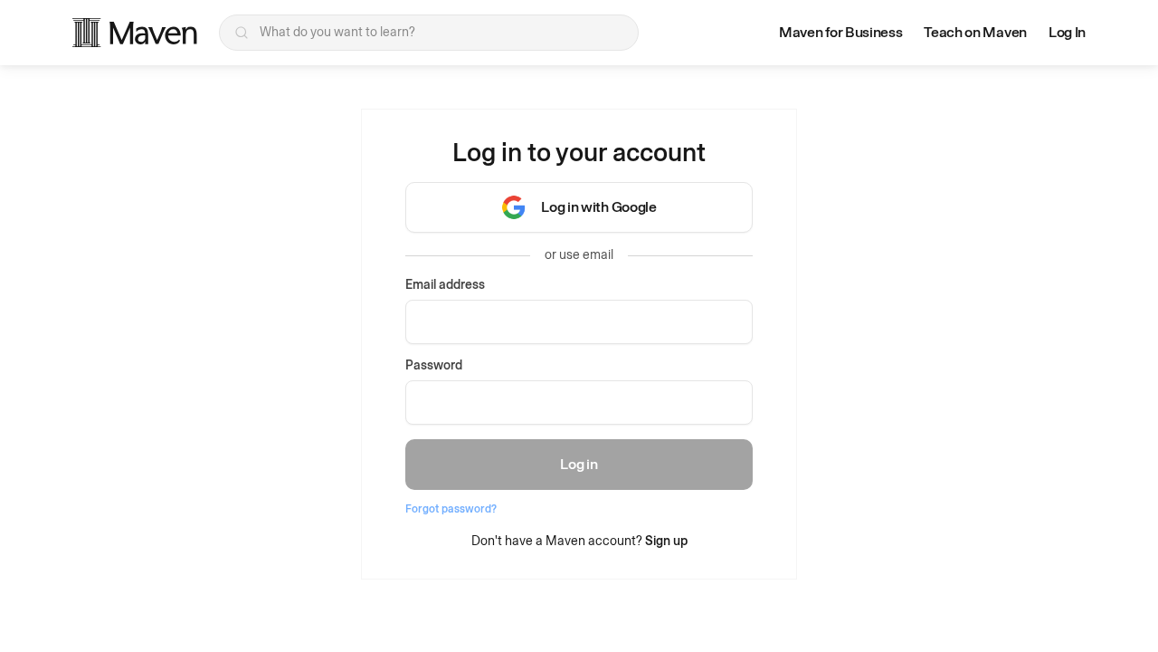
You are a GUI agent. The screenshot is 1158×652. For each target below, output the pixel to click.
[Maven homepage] (135, 32)
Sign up (666, 541)
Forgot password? (451, 509)
